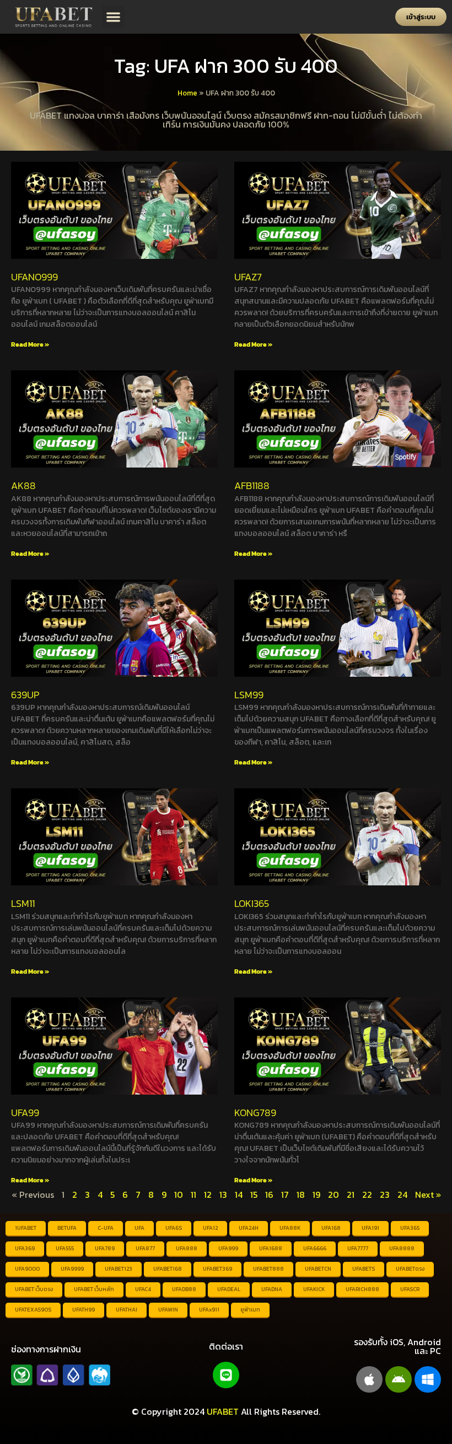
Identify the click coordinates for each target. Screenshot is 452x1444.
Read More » (30, 344)
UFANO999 (34, 276)
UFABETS (363, 1269)
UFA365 (409, 1228)
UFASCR (409, 1289)
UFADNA (271, 1289)
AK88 (23, 485)
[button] (113, 17)
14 (239, 1194)
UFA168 (331, 1228)
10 (178, 1194)
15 (253, 1194)
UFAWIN (168, 1309)
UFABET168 (167, 1269)
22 (367, 1194)
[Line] (226, 1375)
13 (223, 1194)
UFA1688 (270, 1248)
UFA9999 (72, 1269)
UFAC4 (143, 1289)
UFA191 (370, 1228)
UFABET (223, 1411)
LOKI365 (251, 903)
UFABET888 (268, 1269)
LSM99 (248, 694)
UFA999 (228, 1248)
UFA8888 (402, 1248)
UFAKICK (314, 1289)
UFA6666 (314, 1248)
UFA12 (210, 1228)
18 (301, 1194)
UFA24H (249, 1228)
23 (385, 1194)
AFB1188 (252, 485)
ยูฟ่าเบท (250, 1309)
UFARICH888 (362, 1289)
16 (269, 1194)
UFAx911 (209, 1309)
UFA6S (173, 1228)
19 (316, 1194)
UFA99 (25, 1112)
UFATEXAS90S (33, 1309)
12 (208, 1194)
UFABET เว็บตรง (34, 1289)
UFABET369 (217, 1269)
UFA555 (65, 1248)
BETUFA (67, 1228)
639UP (25, 694)
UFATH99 (83, 1309)
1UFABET (25, 1228)
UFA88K (289, 1228)
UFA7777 (357, 1248)
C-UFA (106, 1228)
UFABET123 (118, 1269)
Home (187, 92)
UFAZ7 (248, 276)
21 (350, 1194)
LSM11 (23, 903)
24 (402, 1194)
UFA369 (25, 1248)
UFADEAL (228, 1289)
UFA (139, 1228)
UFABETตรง (410, 1269)
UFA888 (186, 1248)
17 (285, 1194)
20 (333, 1194)
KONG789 (255, 1112)
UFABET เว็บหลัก (94, 1289)
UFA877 (145, 1248)
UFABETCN (318, 1269)
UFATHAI (126, 1309)
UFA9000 (27, 1269)
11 (193, 1194)
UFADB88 (184, 1289)
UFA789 (105, 1248)
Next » (428, 1194)
